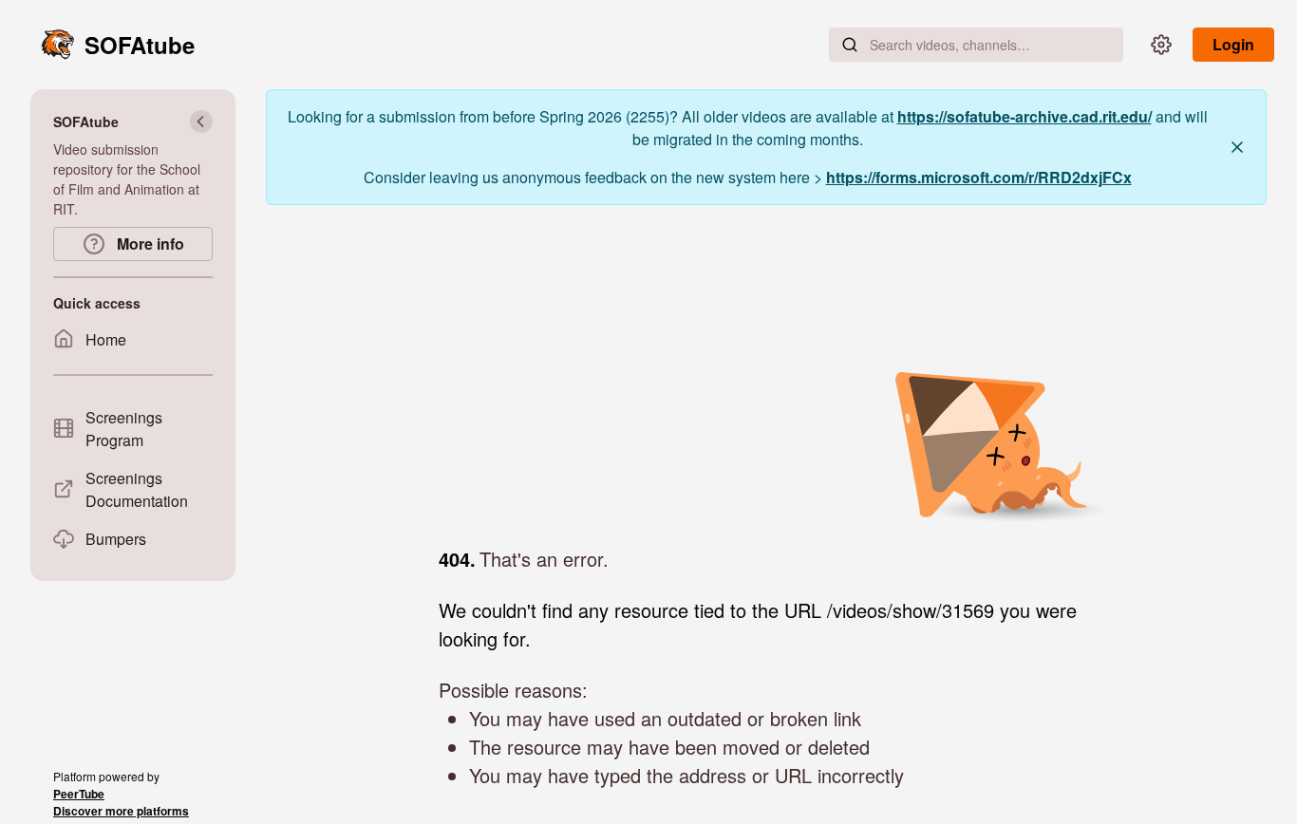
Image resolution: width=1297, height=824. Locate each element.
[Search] (849, 45)
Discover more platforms (121, 810)
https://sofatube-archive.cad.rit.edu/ (1024, 116)
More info (148, 243)
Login (1233, 44)
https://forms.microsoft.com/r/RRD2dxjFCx (979, 177)
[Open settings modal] (1161, 45)
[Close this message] (1237, 147)
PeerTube (78, 793)
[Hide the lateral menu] (201, 121)
